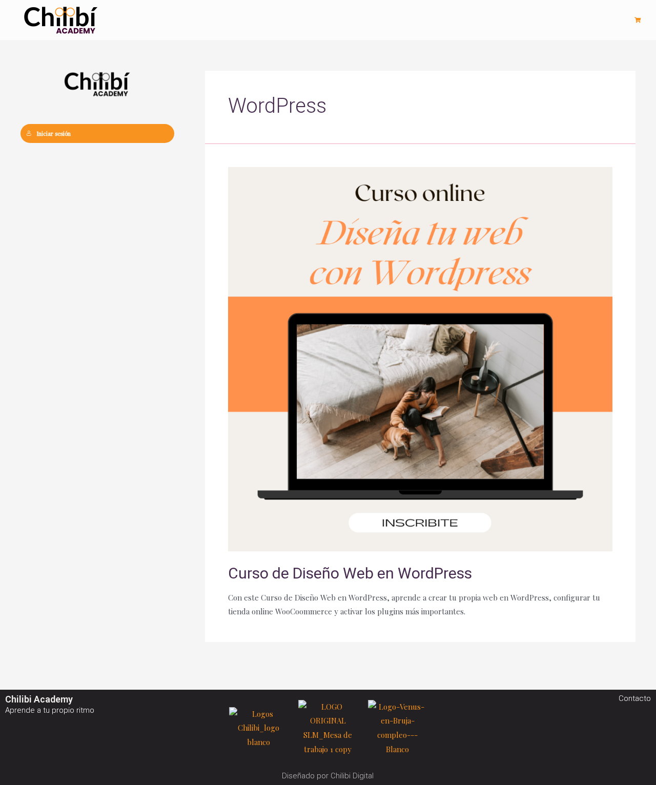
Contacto (635, 698)
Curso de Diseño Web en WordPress (350, 573)
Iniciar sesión (53, 133)
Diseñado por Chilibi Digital (328, 775)
